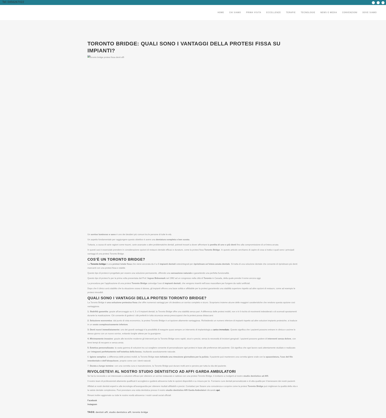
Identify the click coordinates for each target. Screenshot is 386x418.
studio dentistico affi (120, 412)
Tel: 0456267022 (12, 1)
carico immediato (221, 329)
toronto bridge (140, 412)
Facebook (92, 400)
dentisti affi (102, 412)
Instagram (92, 404)
